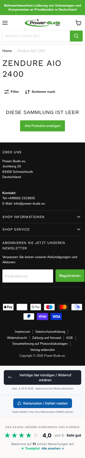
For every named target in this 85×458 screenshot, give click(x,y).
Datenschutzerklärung (50, 331)
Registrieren (70, 275)
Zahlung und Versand (46, 338)
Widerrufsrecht (17, 338)
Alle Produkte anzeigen (42, 126)
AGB (69, 338)
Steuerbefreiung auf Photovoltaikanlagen (40, 343)
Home (7, 51)
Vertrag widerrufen (42, 350)
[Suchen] (76, 36)
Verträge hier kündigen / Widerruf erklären (45, 377)
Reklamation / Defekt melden (45, 403)
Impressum (22, 331)
